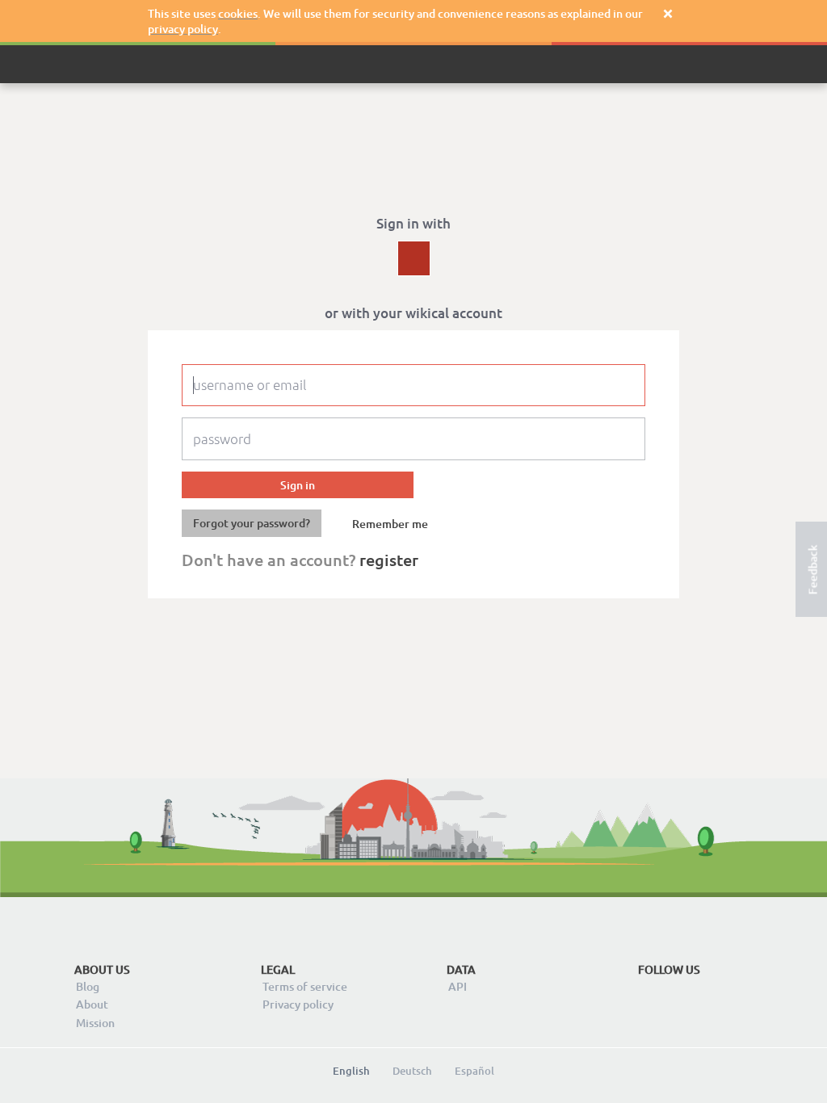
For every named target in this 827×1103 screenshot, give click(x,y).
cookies (238, 13)
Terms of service (304, 986)
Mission (95, 1022)
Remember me (390, 524)
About (92, 1004)
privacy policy (183, 28)
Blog (87, 986)
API (457, 986)
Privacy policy (298, 1004)
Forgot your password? (251, 523)
